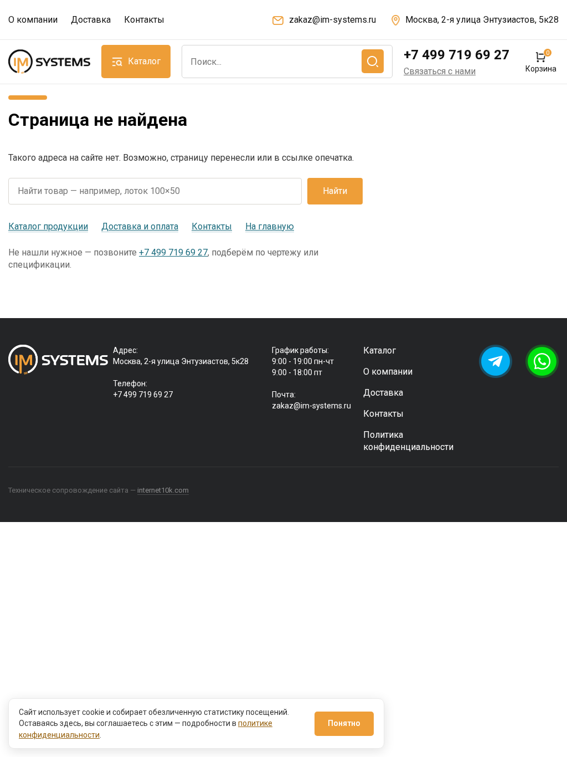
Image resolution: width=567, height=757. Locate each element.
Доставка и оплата (139, 226)
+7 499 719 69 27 (456, 55)
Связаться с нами (440, 71)
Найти (335, 191)
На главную (269, 226)
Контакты (144, 19)
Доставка (91, 19)
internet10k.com (163, 490)
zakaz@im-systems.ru (332, 19)
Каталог (379, 350)
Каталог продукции (48, 226)
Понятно (344, 723)
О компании (33, 19)
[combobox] (287, 61)
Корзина (540, 62)
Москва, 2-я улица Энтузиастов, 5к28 (482, 19)
